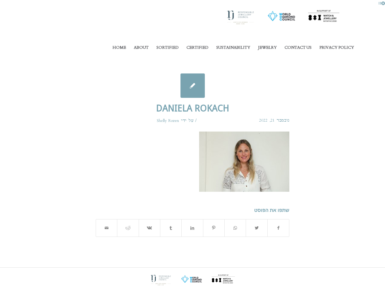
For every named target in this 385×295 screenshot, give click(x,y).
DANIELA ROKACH (192, 108)
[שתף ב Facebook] (278, 228)
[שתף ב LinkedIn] (192, 228)
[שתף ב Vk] (149, 228)
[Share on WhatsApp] (235, 228)
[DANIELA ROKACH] (192, 85)
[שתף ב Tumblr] (170, 228)
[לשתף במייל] (106, 228)
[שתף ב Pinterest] (213, 228)
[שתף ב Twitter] (256, 228)
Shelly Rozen (168, 120)
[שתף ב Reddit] (127, 228)
